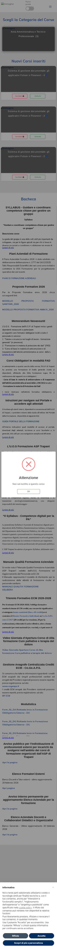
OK (28, 491)
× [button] (53, 887)
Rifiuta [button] (15, 935)
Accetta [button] (41, 935)
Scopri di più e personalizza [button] (28, 943)
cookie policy (25, 907)
